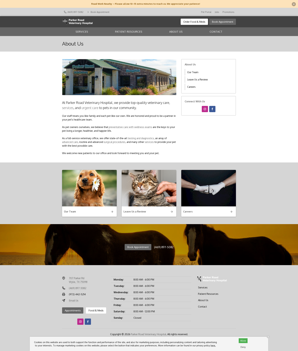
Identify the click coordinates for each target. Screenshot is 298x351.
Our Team (192, 72)
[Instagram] (205, 109)
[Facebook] (212, 109)
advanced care (70, 142)
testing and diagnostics (141, 138)
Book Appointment (222, 21)
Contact (216, 31)
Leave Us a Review (197, 79)
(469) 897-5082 (164, 247)
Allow (243, 340)
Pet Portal (206, 12)
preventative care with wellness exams (130, 127)
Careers (191, 86)
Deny (243, 347)
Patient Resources (128, 31)
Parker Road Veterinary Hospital (148, 334)
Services (82, 31)
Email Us (73, 300)
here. (213, 345)
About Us (176, 31)
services (67, 108)
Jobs (217, 12)
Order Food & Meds (194, 21)
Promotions (228, 12)
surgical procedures (114, 142)
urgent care (89, 108)
